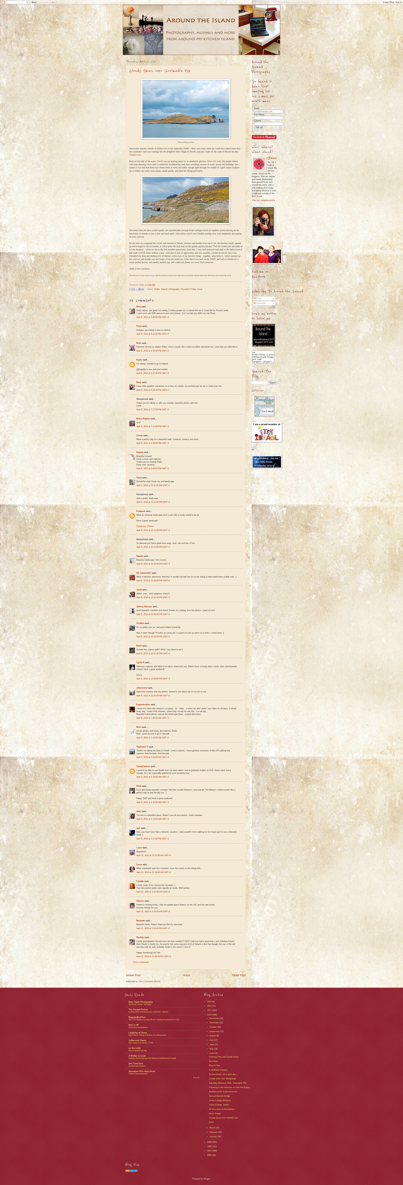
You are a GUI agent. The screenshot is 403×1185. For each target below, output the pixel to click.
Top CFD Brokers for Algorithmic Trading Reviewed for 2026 (153, 1020)
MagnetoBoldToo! (137, 1017)
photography (173, 289)
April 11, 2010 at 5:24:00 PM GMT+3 (153, 928)
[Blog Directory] (131, 1171)
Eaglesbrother (143, 704)
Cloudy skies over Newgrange (222, 1078)
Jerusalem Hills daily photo (141, 1071)
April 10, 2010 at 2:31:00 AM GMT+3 (153, 892)
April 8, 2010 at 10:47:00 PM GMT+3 (153, 653)
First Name (259, 114)
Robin (274, 158)
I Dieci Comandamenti (138, 1074)
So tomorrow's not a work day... (223, 1074)
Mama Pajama (143, 418)
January (213, 1136)
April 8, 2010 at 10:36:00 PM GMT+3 (153, 614)
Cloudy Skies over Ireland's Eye (160, 71)
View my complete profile (263, 200)
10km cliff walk (214, 161)
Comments (260, 303)
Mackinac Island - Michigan (140, 1004)
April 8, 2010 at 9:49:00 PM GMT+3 (152, 443)
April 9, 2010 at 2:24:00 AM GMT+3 (152, 757)
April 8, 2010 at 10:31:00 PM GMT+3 (153, 597)
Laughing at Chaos (137, 1032)
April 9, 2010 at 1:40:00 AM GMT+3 (152, 718)
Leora (139, 864)
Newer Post (133, 975)
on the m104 (134, 1048)
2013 (209, 1001)
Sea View (213, 1061)
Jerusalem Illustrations (138, 1027)
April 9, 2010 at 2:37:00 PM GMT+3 (152, 838)
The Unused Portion (138, 1009)
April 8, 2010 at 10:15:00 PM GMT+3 (153, 530)
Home (186, 975)
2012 (209, 1006)
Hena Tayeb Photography (140, 1002)
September (215, 1031)
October (213, 1027)
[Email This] (130, 289)
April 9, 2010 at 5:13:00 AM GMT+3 (152, 819)
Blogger (207, 1179)
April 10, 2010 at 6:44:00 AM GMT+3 (153, 911)
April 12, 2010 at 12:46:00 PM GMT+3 (153, 956)
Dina (138, 306)
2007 (209, 1151)
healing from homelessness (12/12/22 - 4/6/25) (148, 1012)
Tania (139, 477)
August (213, 1035)
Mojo (138, 343)
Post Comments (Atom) (149, 981)
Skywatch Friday (188, 289)
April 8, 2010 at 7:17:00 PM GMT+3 (152, 409)
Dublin (157, 289)
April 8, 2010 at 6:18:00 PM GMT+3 (152, 390)
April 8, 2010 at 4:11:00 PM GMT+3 (152, 334)
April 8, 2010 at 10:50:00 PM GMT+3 (153, 679)
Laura (139, 847)
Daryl (138, 382)
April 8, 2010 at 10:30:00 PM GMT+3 (153, 580)
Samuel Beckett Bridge (219, 1096)
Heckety (140, 937)
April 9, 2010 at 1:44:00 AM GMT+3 (152, 737)
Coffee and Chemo (137, 1040)
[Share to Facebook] (139, 289)
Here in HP (133, 1025)
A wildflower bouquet (218, 1070)
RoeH (139, 646)
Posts (258, 298)
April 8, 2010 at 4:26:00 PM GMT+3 (152, 351)
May (212, 1049)
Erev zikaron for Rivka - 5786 (140, 1043)
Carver (139, 435)
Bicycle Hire (214, 1065)
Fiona (139, 326)
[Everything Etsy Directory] (264, 415)
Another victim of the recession (223, 1091)
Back (211, 1122)
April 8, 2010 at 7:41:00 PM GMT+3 (152, 426)
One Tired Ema (135, 1063)
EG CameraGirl (143, 573)
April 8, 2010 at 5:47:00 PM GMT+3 (152, 373)
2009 (209, 1142)
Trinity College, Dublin (219, 1105)
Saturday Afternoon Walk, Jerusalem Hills (228, 1083)
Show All (196, 1077)
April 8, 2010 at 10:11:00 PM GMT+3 (153, 485)
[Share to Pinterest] (142, 289)
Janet (139, 589)
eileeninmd (141, 688)
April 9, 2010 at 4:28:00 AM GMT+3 (152, 777)
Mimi (138, 727)
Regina (140, 452)
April (212, 1053)
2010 (209, 1015)
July (212, 1040)
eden (138, 811)
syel (138, 828)
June (212, 1044)
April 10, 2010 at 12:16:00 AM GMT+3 (153, 872)
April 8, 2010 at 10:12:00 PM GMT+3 (153, 502)
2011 (209, 1010)
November (214, 1022)
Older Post (239, 975)
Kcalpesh (140, 511)
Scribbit (140, 623)
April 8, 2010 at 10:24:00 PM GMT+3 (153, 564)
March (213, 1128)
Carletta (140, 881)
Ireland (164, 289)
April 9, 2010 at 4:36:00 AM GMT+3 (152, 802)
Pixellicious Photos (145, 526)
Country (257, 120)
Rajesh (139, 556)
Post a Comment (141, 962)
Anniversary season (136, 1066)
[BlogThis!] (133, 289)
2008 (209, 1146)
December (214, 1018)
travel (199, 289)
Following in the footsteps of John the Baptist (229, 1087)
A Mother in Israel (137, 1056)
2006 (209, 1155)
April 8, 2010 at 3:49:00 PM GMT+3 (152, 317)
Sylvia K (140, 662)
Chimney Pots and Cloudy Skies (223, 1057)
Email (256, 108)
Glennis (140, 901)
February (214, 1132)
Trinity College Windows (220, 1100)
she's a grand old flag (137, 1050)
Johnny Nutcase (144, 606)
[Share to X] (136, 289)
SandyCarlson (143, 766)
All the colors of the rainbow (221, 1109)
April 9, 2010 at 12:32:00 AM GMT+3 (153, 695)
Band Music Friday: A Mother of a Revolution (147, 1035)
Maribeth (140, 920)
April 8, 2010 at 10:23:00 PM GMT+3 (153, 547)
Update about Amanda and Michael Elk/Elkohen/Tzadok (152, 1058)
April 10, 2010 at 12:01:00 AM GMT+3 (153, 855)
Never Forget (215, 1113)
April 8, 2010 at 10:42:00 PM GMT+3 (153, 636)
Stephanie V (142, 747)
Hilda (138, 786)
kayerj (139, 360)
